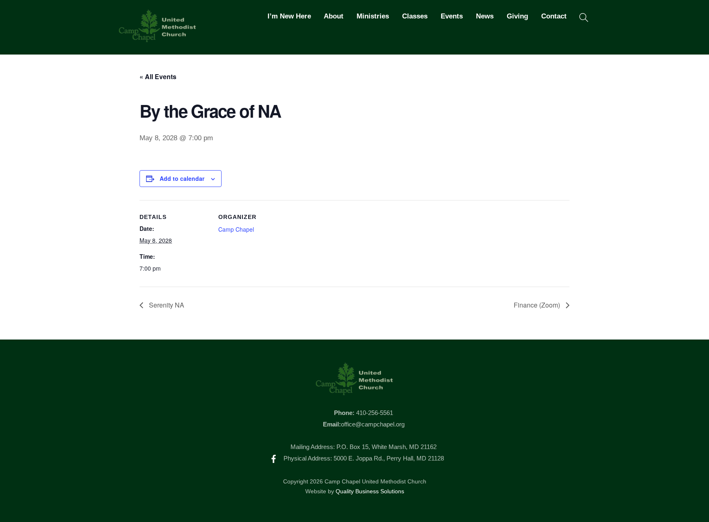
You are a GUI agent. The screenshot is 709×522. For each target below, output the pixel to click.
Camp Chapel (236, 229)
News (485, 16)
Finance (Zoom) (538, 305)
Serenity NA (165, 305)
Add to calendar (182, 178)
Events (452, 16)
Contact (554, 16)
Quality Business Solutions (370, 491)
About (333, 16)
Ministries (373, 16)
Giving (517, 16)
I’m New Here (289, 16)
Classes (415, 16)
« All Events (158, 76)
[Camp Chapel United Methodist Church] (158, 38)
